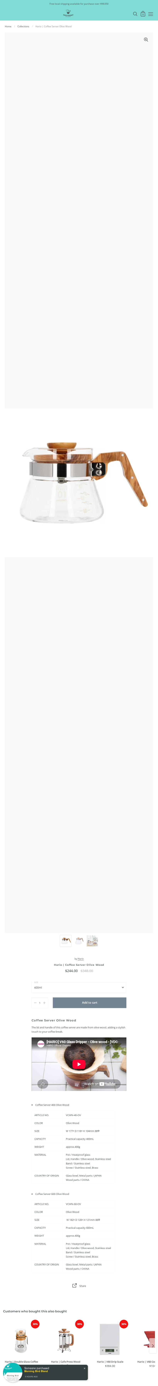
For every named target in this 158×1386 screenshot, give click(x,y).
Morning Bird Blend (36, 1371)
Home (8, 26)
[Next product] (153, 1346)
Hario (81, 958)
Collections (23, 26)
